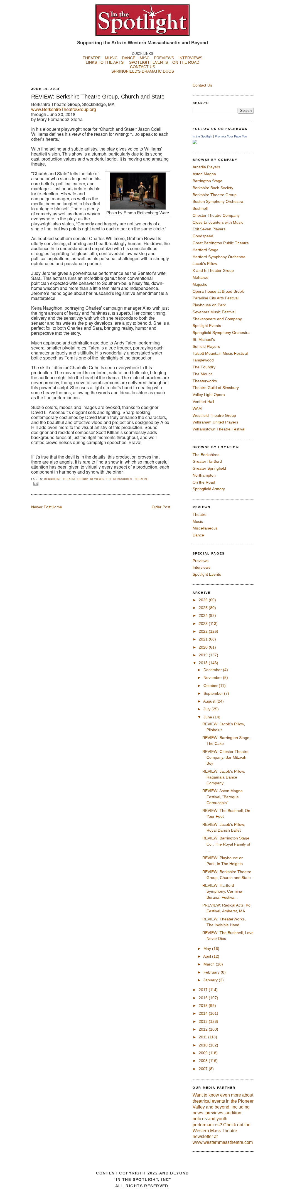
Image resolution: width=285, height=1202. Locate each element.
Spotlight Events (207, 325)
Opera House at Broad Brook (218, 291)
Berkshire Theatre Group (66, 479)
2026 (204, 600)
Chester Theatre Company (216, 215)
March (209, 964)
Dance (198, 535)
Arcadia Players (206, 167)
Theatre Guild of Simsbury (216, 387)
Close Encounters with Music (218, 222)
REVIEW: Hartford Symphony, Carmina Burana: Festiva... (222, 891)
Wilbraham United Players (215, 422)
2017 (204, 989)
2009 (204, 1053)
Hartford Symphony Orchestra (219, 257)
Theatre (141, 479)
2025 (204, 607)
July (207, 709)
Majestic (200, 284)
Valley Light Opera (209, 394)
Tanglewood (203, 360)
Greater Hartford (207, 461)
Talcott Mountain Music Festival (220, 353)
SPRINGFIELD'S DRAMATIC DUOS (142, 71)
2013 (204, 1021)
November (213, 677)
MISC (144, 58)
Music (198, 521)
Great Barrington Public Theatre (221, 243)
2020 (204, 647)
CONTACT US (142, 67)
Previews (200, 560)
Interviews (201, 567)
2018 (204, 663)
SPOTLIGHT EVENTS (150, 62)
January (211, 980)
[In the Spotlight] (195, 143)
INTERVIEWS (190, 58)
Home (56, 507)
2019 (204, 655)
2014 (204, 1013)
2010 (204, 1045)
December (213, 669)
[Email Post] (35, 483)
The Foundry (204, 367)
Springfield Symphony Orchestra (221, 332)
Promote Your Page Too (231, 136)
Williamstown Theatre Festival (219, 429)
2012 (204, 1029)
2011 (203, 1037)
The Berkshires (119, 479)
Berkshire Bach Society (213, 188)
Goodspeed (203, 236)
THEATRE (91, 58)
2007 (204, 1068)
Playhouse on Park (209, 305)
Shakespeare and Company (217, 319)
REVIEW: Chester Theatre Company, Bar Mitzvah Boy (225, 757)
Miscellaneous (205, 528)
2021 (204, 639)
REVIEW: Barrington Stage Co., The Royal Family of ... (226, 844)
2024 (204, 615)
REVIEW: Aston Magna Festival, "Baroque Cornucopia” (222, 797)
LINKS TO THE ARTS (105, 62)
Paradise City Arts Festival (216, 298)
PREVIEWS (164, 58)
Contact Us (202, 85)
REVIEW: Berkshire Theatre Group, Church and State (97, 96)
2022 (204, 631)
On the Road (204, 482)
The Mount (202, 374)
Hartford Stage (205, 250)
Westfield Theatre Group (214, 415)
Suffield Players (206, 346)
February (212, 972)
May (207, 948)
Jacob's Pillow (205, 263)
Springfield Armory (209, 489)
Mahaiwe (200, 277)
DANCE (128, 58)
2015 (204, 1005)
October (211, 685)
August (210, 701)
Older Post (161, 507)
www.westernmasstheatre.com (223, 1142)
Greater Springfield (209, 468)
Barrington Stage (207, 181)
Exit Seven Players (209, 229)
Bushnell (200, 208)
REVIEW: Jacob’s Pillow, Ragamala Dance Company (223, 777)
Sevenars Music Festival (214, 312)
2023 (204, 623)
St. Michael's (204, 339)
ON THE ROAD (185, 62)
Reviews (97, 479)
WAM (197, 408)
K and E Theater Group (213, 270)
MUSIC (111, 58)
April (207, 956)
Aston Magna (204, 174)
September (213, 693)
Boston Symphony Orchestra (218, 201)
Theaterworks (205, 381)
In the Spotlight (202, 136)
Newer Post (41, 507)
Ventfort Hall (203, 401)
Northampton (204, 475)
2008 (204, 1060)
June (208, 717)
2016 (204, 998)
